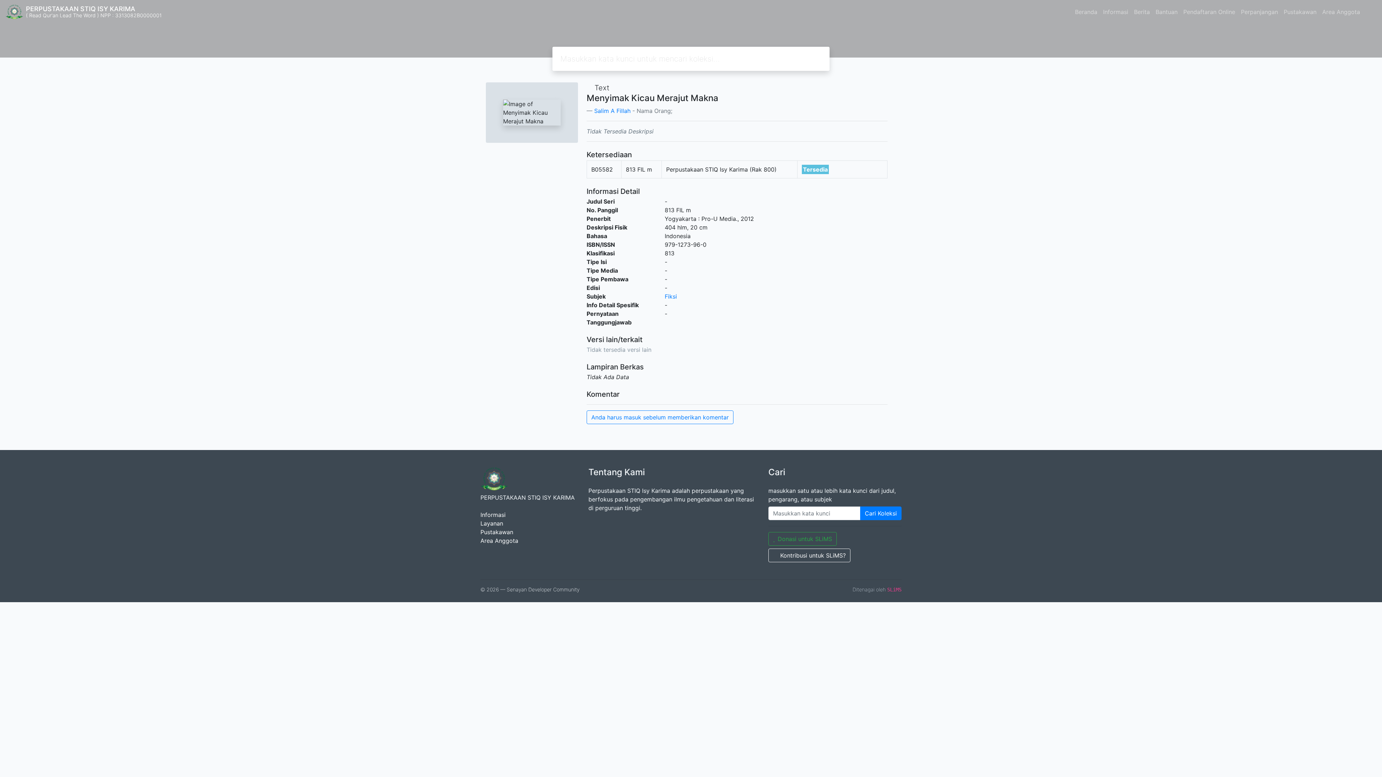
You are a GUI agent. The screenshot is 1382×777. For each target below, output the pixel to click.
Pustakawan (1300, 11)
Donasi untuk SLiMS (805, 538)
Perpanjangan (1259, 11)
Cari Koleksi (881, 513)
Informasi (1115, 11)
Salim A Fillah (612, 110)
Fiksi (671, 296)
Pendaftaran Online (1209, 11)
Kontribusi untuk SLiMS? (813, 555)
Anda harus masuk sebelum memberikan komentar (660, 417)
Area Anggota (1341, 11)
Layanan (491, 523)
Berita (1142, 11)
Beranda (1086, 11)
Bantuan (1167, 11)
